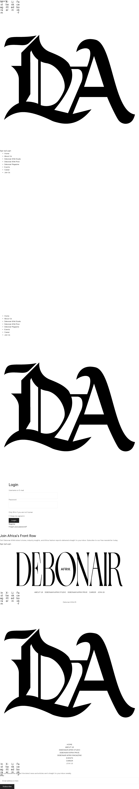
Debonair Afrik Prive (12, 162)
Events (7, 167)
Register (12, 524)
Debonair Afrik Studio (12, 159)
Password (12, 500)
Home (6, 153)
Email (2, 776)
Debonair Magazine (11, 164)
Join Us (7, 172)
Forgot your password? (18, 527)
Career (7, 170)
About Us (8, 156)
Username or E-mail (16, 490)
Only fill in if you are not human (21, 512)
